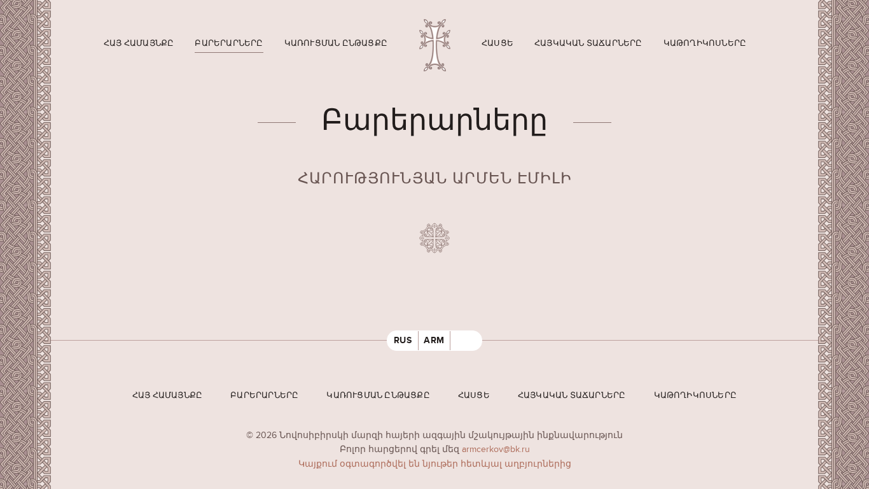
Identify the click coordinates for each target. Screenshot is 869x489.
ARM (434, 340)
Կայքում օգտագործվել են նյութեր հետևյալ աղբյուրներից (434, 463)
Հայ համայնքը (139, 43)
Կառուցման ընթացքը (335, 43)
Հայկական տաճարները (588, 43)
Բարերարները (229, 43)
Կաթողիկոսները (705, 43)
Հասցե (497, 43)
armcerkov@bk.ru (496, 449)
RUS (403, 340)
